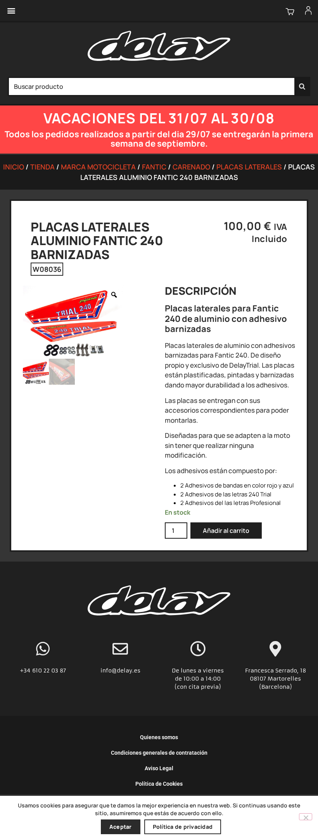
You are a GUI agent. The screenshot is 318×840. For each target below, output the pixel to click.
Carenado (191, 166)
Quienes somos (159, 737)
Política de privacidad (183, 826)
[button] (11, 10)
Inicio (13, 166)
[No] (305, 816)
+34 (26, 670)
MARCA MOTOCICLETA (98, 166)
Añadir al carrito (226, 530)
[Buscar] (302, 86)
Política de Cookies (159, 784)
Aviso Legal (159, 768)
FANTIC (154, 166)
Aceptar (120, 826)
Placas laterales (249, 166)
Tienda (42, 166)
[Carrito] (290, 11)
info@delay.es (120, 670)
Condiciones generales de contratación (159, 753)
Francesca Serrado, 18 (275, 670)
